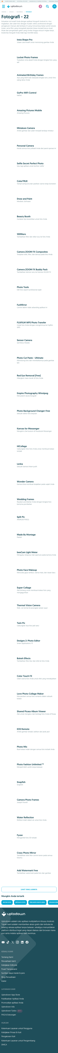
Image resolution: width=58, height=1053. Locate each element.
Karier (3, 981)
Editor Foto (7, 902)
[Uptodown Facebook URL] (27, 943)
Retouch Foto (20, 902)
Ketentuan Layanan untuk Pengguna (16, 1028)
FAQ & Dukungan (8, 1014)
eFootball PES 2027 (22, 1)
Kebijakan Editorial (9, 965)
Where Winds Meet (10, 1)
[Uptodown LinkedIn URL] (22, 943)
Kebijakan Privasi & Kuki (11, 1032)
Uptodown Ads (8, 1006)
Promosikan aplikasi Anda (12, 1002)
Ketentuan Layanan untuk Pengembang (18, 1040)
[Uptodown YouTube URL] (3, 943)
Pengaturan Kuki (8, 1036)
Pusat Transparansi (9, 969)
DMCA (4, 1044)
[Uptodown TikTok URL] (8, 943)
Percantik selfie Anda (37, 902)
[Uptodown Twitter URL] (12, 943)
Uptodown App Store (10, 994)
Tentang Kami (7, 957)
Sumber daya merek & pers (13, 973)
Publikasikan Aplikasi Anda (12, 998)
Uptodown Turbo (11, 1010)
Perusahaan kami (8, 961)
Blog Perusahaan (8, 977)
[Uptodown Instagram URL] (17, 943)
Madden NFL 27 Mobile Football (38, 1)
